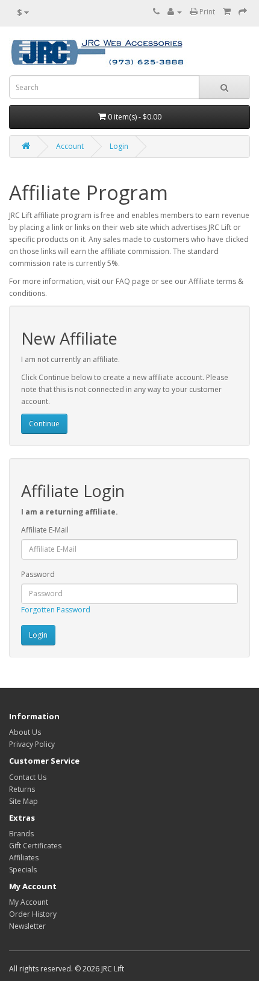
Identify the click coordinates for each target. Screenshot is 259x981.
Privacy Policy (32, 744)
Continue (44, 423)
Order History (33, 914)
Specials (23, 870)
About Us (25, 732)
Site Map (23, 801)
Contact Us (27, 777)
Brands (21, 834)
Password (38, 574)
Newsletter (27, 926)
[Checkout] (243, 12)
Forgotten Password (55, 610)
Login (119, 146)
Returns (22, 789)
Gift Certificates (35, 846)
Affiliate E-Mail (45, 530)
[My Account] (174, 12)
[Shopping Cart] (227, 12)
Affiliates (24, 858)
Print (206, 12)
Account (70, 146)
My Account (28, 902)
